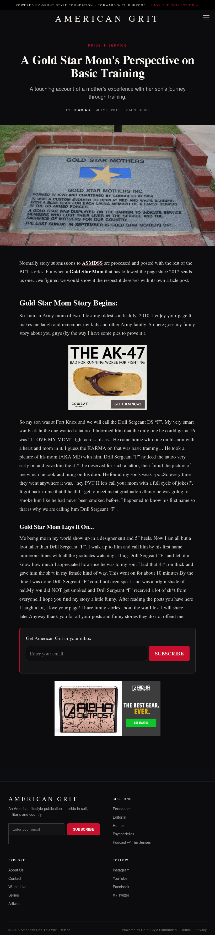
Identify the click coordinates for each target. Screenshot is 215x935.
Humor (118, 825)
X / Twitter (121, 895)
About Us (16, 869)
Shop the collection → (174, 5)
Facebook (121, 886)
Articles (14, 903)
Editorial (119, 817)
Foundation (122, 808)
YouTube (120, 878)
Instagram (121, 869)
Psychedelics (123, 833)
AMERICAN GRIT (107, 18)
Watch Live (17, 886)
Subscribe (169, 653)
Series (13, 895)
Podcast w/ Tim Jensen (132, 842)
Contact (14, 878)
